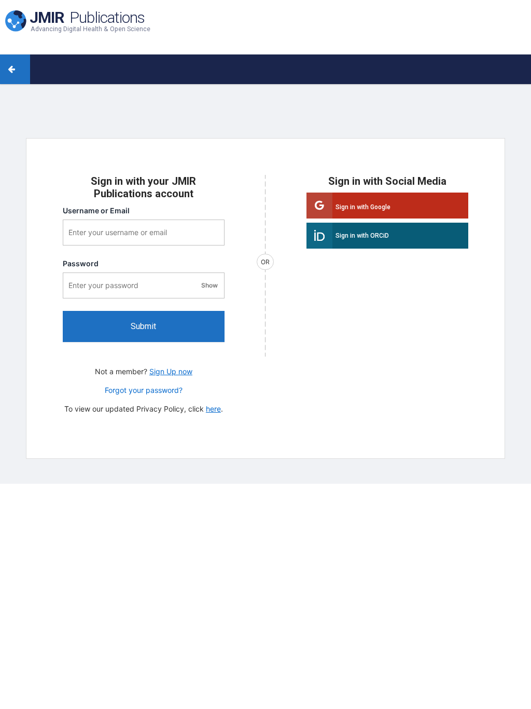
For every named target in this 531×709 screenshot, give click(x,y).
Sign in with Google (363, 207)
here (213, 408)
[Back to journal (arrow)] (8, 69)
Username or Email (96, 210)
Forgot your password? (144, 390)
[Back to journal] (23, 69)
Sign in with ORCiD (362, 235)
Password (81, 263)
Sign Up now (170, 371)
